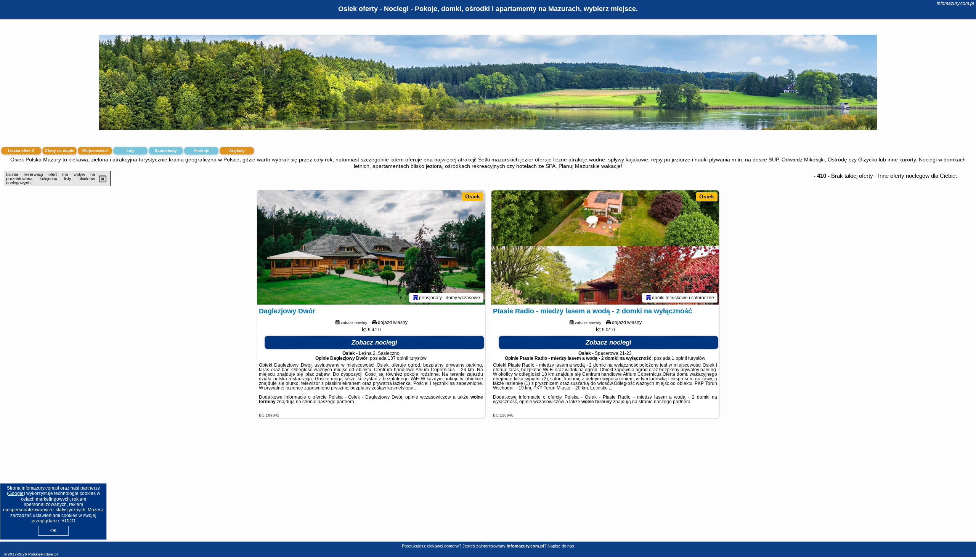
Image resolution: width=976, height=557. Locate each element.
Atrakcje (201, 150)
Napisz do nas (560, 546)
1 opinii (679, 358)
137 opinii (398, 358)
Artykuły (237, 150)
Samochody (166, 150)
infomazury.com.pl (955, 3)
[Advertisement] (488, 486)
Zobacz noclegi (374, 342)
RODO (68, 520)
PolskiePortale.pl (43, 554)
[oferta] (415, 297)
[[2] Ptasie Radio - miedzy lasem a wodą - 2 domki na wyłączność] (605, 247)
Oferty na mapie (59, 150)
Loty (131, 150)
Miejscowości (95, 150)
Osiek (472, 196)
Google (16, 493)
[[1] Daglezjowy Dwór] (371, 247)
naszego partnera (336, 401)
